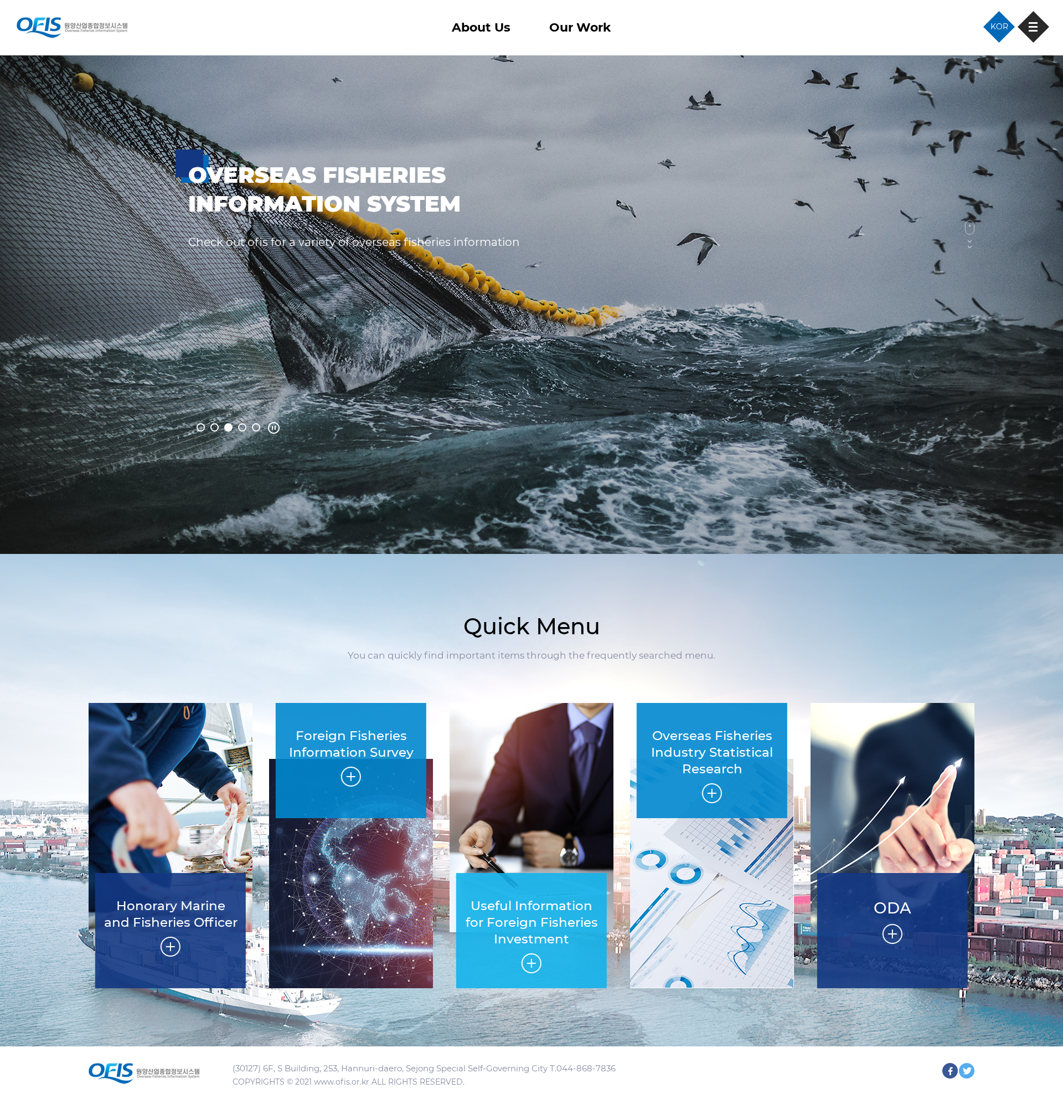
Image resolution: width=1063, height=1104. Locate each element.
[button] (201, 427)
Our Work (580, 27)
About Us (481, 27)
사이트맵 (1033, 27)
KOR (999, 27)
